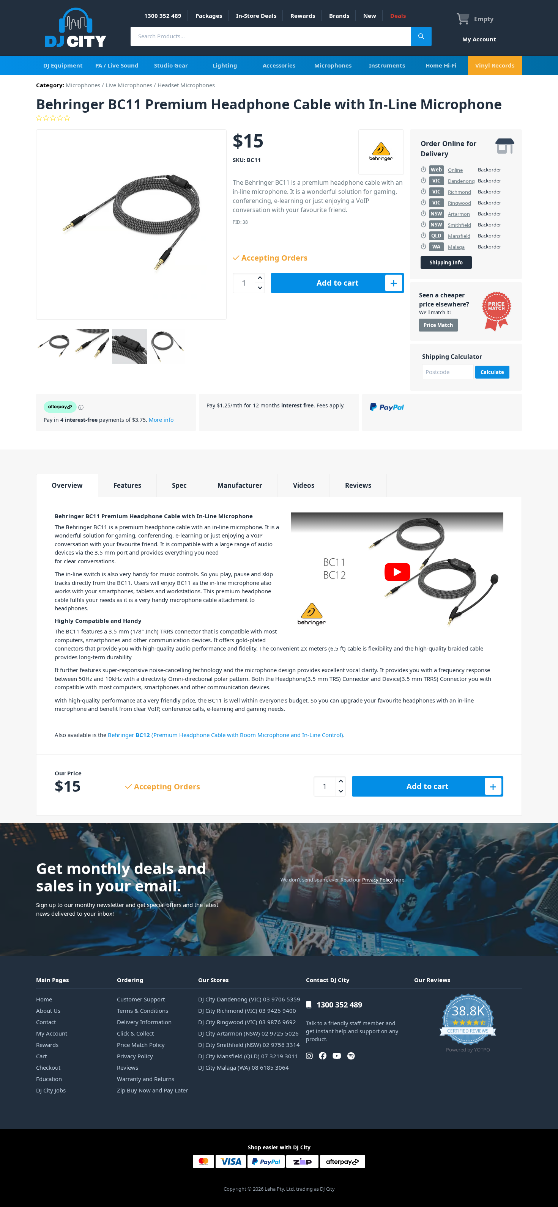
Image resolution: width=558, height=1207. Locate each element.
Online (455, 170)
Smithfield (459, 225)
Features (127, 485)
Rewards (302, 15)
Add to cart (338, 283)
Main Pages (52, 980)
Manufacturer (240, 485)
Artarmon (459, 214)
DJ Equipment (63, 65)
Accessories (279, 65)
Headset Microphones (186, 85)
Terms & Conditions (142, 1010)
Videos (303, 485)
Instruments (387, 65)
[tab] (67, 485)
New (369, 15)
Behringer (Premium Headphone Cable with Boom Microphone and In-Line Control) (225, 735)
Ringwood (459, 203)
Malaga (456, 247)
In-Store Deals (256, 15)
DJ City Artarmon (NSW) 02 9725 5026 (248, 1033)
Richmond (459, 192)
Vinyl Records (494, 65)
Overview (67, 485)
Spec (179, 485)
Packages (208, 15)
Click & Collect (135, 1033)
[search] (271, 36)
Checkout (48, 1067)
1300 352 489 (162, 15)
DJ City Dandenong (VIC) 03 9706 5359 (249, 999)
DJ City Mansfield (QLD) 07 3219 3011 (248, 1056)
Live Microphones (129, 85)
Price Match (438, 325)
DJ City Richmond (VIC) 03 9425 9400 (247, 1010)
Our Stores (213, 980)
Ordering (130, 980)
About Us (48, 1010)
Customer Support (141, 999)
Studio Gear (171, 65)
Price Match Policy (141, 1044)
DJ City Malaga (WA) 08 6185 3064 (243, 1067)
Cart (41, 1056)
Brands (339, 15)
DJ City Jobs (51, 1090)
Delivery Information (144, 1022)
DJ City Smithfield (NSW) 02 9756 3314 (249, 1044)
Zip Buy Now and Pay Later (152, 1090)
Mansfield (459, 236)
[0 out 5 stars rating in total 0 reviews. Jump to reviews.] (279, 118)
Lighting (225, 65)
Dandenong (461, 181)
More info (161, 419)
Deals (398, 15)
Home (44, 999)
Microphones (333, 65)
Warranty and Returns (145, 1079)
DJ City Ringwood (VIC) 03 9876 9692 (247, 1022)
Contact (46, 1022)
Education (49, 1079)
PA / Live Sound (117, 65)
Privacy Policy (377, 879)
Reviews (358, 485)
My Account (479, 39)
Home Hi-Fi (441, 65)
